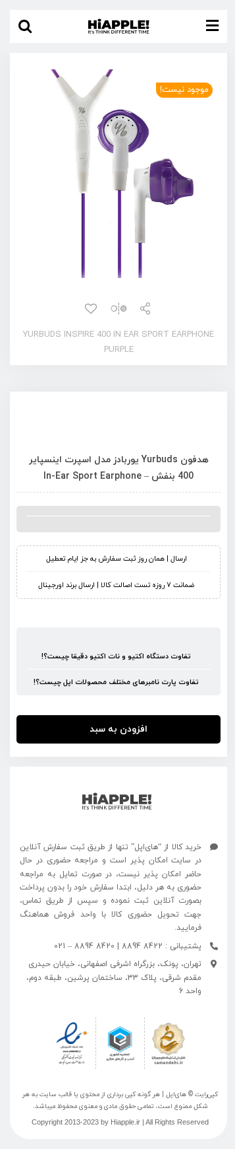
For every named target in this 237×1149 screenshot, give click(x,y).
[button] (25, 26)
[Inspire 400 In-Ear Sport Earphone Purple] (118, 173)
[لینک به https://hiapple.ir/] (116, 801)
